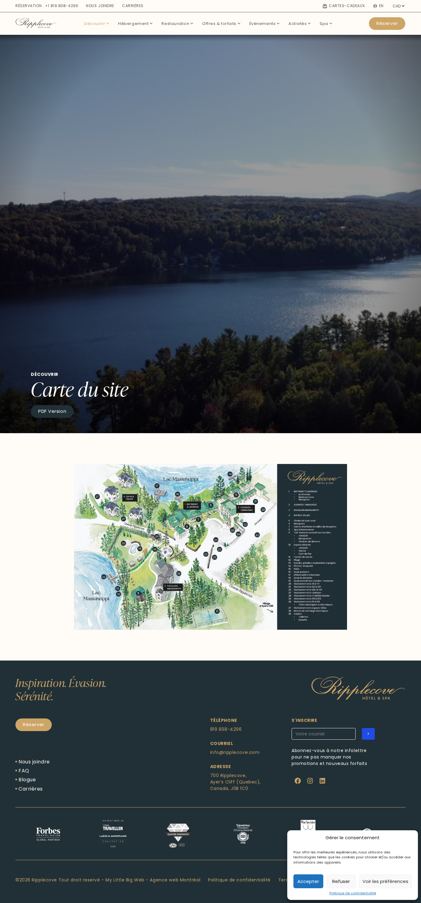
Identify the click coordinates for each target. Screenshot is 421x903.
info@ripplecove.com (235, 752)
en (381, 6)
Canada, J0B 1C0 (229, 788)
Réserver (387, 23)
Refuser (341, 881)
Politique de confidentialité (352, 893)
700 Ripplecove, (228, 775)
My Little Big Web (125, 880)
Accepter (308, 881)
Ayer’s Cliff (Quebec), (235, 782)
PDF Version (52, 411)
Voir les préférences (385, 881)
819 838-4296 (226, 729)
